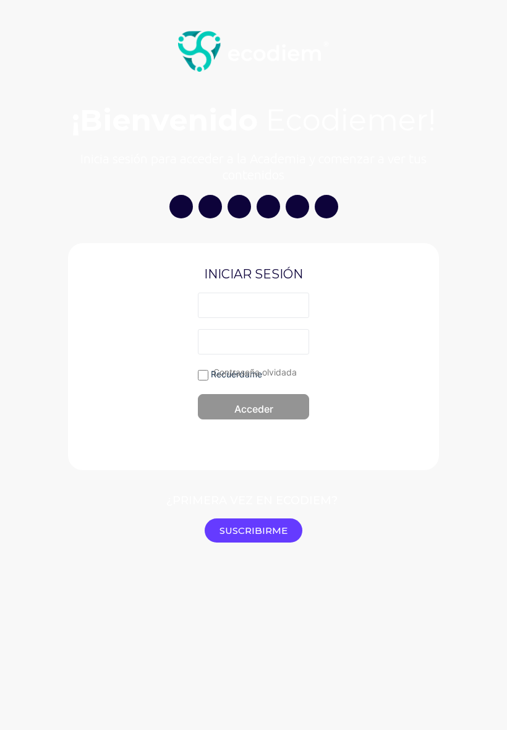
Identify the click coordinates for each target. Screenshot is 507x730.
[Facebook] (326, 206)
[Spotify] (268, 206)
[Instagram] (181, 206)
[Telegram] (297, 206)
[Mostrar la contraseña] (297, 341)
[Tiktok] (239, 206)
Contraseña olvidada (255, 372)
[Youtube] (210, 206)
